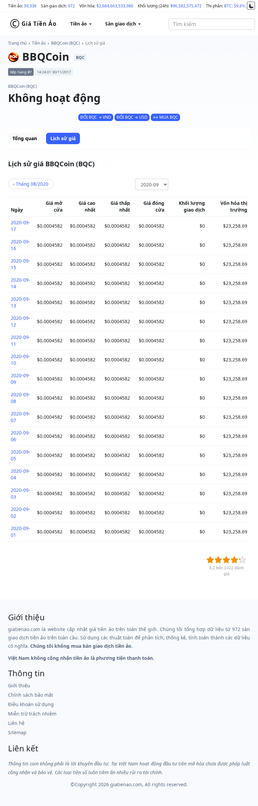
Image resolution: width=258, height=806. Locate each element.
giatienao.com (126, 784)
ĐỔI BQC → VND (95, 117)
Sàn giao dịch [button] (121, 23)
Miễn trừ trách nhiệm (32, 713)
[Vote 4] (234, 560)
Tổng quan (24, 138)
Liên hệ (16, 723)
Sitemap (17, 732)
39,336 (30, 6)
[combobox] (212, 24)
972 (71, 6)
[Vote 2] (218, 560)
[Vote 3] (226, 560)
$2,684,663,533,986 (114, 6)
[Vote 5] (243, 560)
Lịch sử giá (95, 43)
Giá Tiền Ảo (33, 24)
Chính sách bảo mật (30, 695)
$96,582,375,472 (186, 6)
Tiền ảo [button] (79, 23)
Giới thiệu (19, 685)
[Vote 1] (210, 560)
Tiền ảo (39, 43)
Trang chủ (17, 43)
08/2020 (30, 184)
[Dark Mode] (251, 6)
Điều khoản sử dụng (31, 704)
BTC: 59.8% (234, 6)
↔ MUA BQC (165, 117)
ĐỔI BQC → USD (132, 117)
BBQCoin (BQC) (65, 43)
